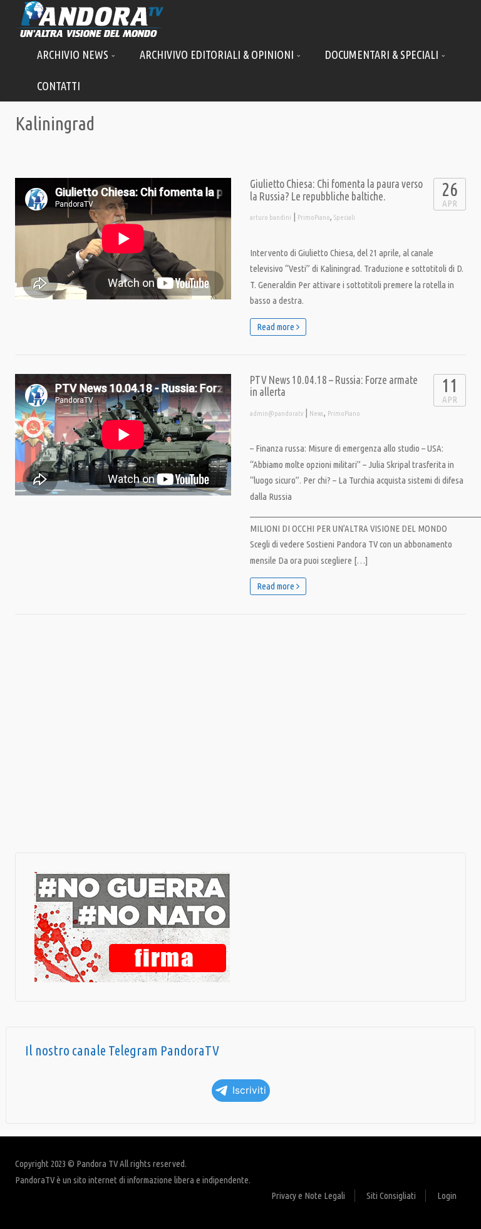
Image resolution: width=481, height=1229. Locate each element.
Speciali (344, 217)
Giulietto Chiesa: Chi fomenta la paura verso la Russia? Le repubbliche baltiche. (336, 190)
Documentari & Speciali (383, 54)
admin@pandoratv (276, 413)
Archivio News (74, 54)
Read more (276, 326)
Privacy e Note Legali (308, 1195)
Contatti (58, 86)
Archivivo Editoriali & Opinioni (218, 54)
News (316, 413)
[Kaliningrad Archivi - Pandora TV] (90, 18)
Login (447, 1195)
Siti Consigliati (391, 1195)
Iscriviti (249, 1090)
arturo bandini (270, 217)
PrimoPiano (313, 217)
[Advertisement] (240, 733)
